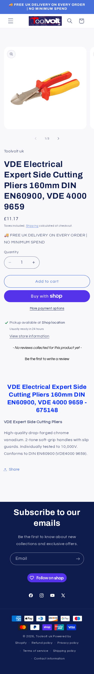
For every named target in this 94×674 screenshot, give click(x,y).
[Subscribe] (78, 559)
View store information (29, 336)
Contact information (49, 658)
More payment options (47, 308)
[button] (10, 21)
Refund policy (42, 643)
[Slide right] (58, 138)
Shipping (32, 225)
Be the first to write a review (47, 359)
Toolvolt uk (44, 636)
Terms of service (35, 651)
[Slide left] (35, 138)
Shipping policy (64, 651)
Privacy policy (67, 643)
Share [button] (14, 469)
